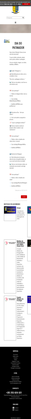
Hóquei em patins (15, 364)
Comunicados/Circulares (15, 363)
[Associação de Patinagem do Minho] (15, 8)
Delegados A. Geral (15, 361)
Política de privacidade (15, 378)
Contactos (15, 358)
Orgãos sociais (15, 356)
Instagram (16, 410)
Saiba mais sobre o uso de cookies (12, 4)
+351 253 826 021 (14, 392)
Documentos (15, 354)
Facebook (16, 408)
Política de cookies (15, 380)
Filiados (15, 359)
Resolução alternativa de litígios (15, 381)
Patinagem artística (15, 366)
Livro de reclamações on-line (15, 383)
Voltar (23, 197)
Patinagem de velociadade (15, 368)
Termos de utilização (15, 376)
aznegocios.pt (18, 418)
